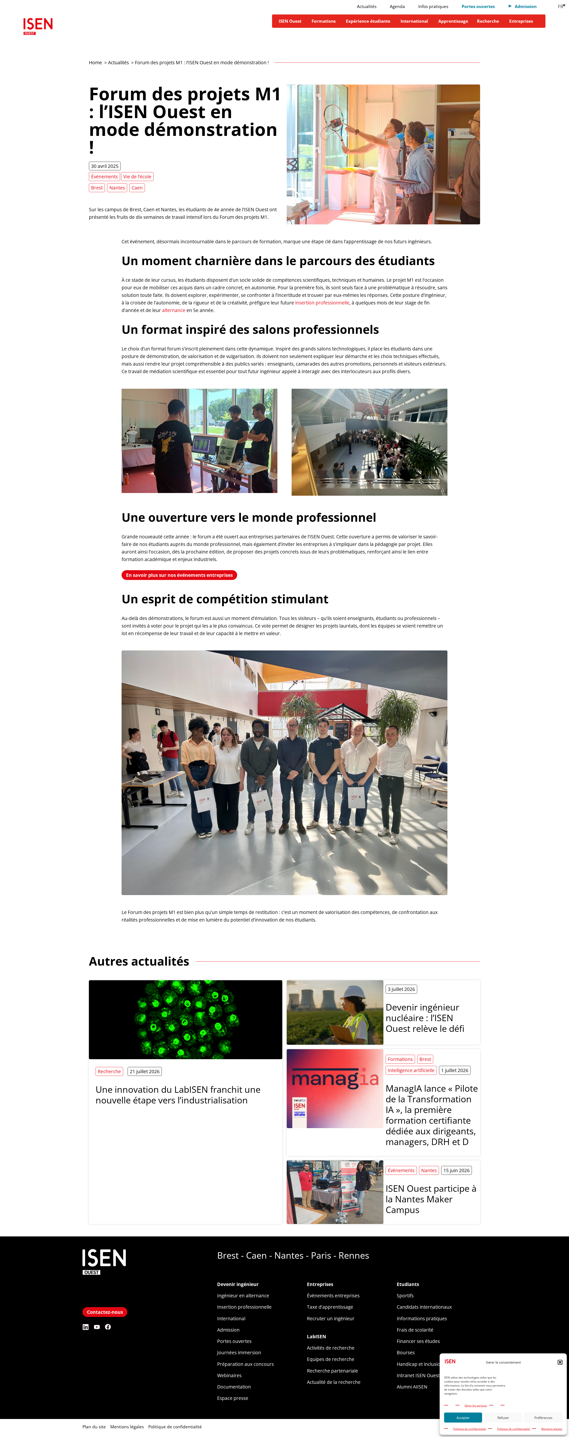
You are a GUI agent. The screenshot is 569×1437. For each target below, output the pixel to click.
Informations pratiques (422, 1318)
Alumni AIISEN (412, 1386)
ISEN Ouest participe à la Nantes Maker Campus (431, 1199)
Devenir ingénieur (238, 1284)
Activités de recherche (331, 1347)
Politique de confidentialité (469, 1429)
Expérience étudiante (368, 21)
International (414, 21)
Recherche (488, 21)
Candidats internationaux (424, 1307)
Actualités (367, 6)
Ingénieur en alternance (243, 1295)
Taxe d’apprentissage (330, 1307)
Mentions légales (551, 1429)
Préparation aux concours (245, 1364)
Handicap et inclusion (420, 1364)
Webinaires (229, 1375)
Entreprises (521, 21)
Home (95, 62)
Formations (324, 21)
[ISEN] (104, 1301)
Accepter (463, 1417)
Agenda (397, 6)
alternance (173, 310)
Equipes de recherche (330, 1359)
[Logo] (38, 28)
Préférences (543, 1417)
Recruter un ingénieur (331, 1318)
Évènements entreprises (333, 1295)
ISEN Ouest (290, 21)
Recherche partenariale (332, 1370)
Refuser (503, 1417)
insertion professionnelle (322, 302)
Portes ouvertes (478, 6)
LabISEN (316, 1336)
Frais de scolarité (415, 1329)
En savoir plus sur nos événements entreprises (179, 575)
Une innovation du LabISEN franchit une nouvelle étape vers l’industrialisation (178, 1094)
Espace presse (232, 1398)
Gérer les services (476, 1405)
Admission (228, 1329)
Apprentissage (453, 21)
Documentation (234, 1386)
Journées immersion (239, 1352)
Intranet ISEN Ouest (418, 1375)
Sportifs (405, 1295)
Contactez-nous (105, 1312)
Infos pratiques (433, 6)
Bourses (406, 1352)
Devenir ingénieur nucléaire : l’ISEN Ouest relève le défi (426, 1017)
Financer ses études (418, 1341)
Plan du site (94, 1426)
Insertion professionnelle (244, 1307)
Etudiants (408, 1284)
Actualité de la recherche (334, 1382)
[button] (560, 1362)
